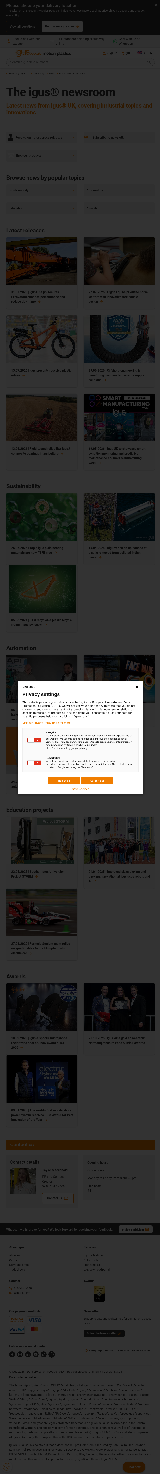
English (28, 686)
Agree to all (97, 780)
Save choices (80, 789)
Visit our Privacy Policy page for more (46, 722)
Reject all (64, 780)
